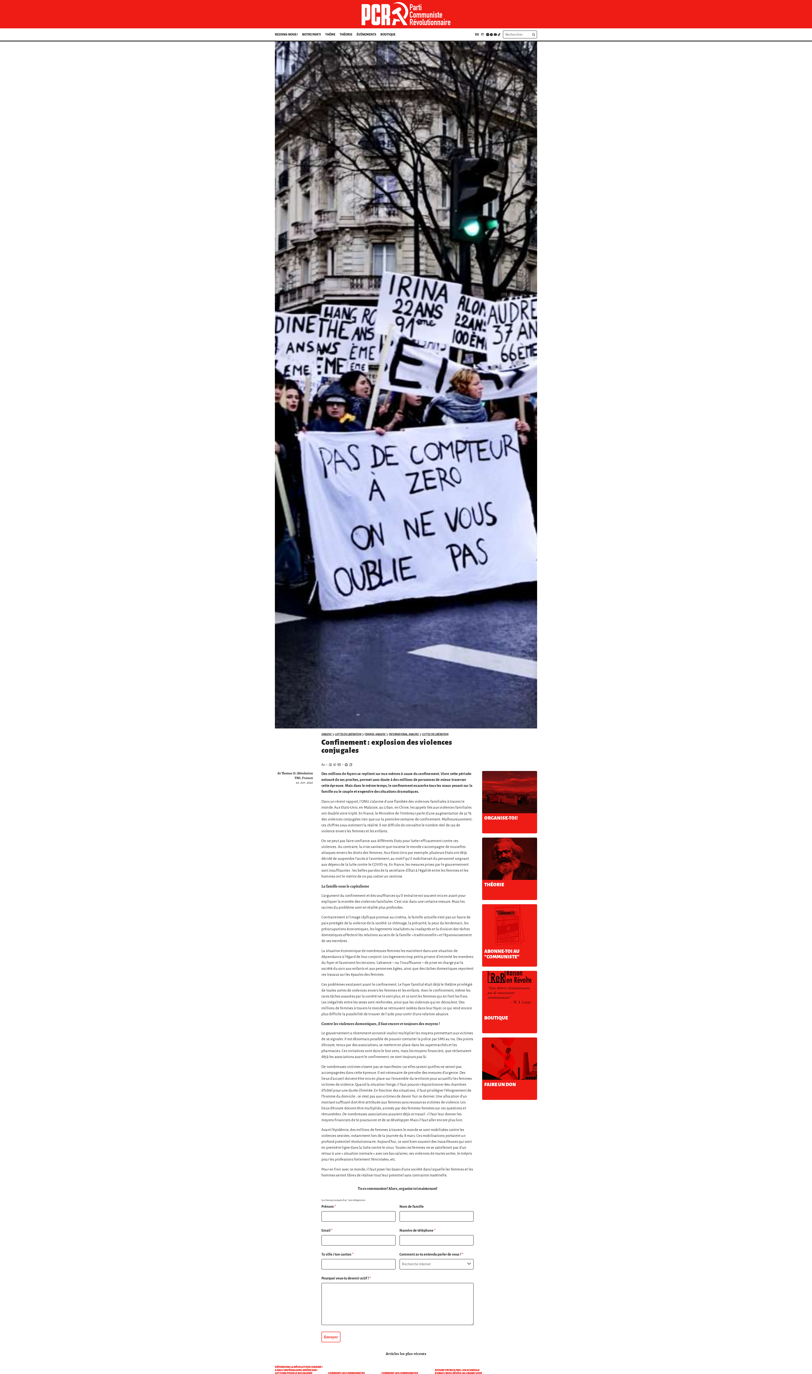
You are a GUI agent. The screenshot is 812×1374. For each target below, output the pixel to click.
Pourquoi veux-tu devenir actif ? (346, 1278)
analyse (326, 734)
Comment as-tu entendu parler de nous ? (431, 1254)
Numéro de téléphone (417, 1230)
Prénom (328, 1207)
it (482, 34)
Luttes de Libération (348, 734)
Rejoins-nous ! (286, 34)
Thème (330, 34)
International (398, 734)
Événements (366, 34)
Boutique (387, 34)
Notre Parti (311, 34)
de (477, 34)
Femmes (369, 734)
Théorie (346, 34)
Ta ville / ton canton (337, 1254)
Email (327, 1230)
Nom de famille (411, 1207)
